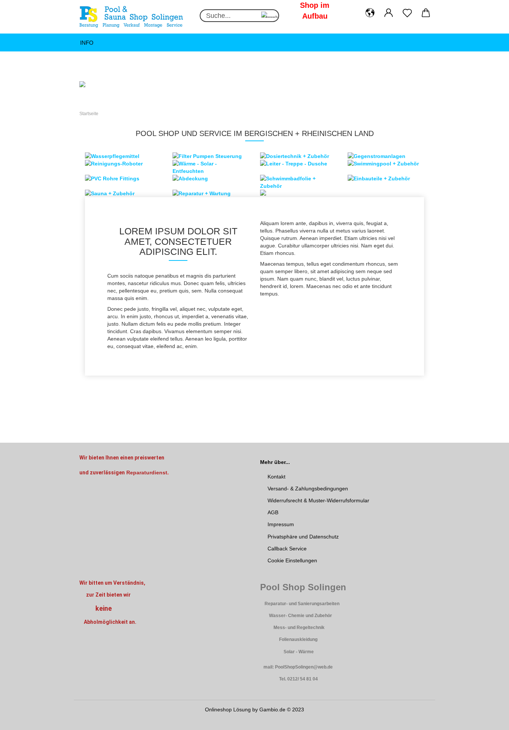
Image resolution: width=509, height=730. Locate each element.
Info (87, 42)
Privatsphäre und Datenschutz (303, 537)
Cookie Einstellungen (292, 560)
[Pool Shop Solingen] (134, 17)
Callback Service (287, 549)
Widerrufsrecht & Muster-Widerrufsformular (318, 500)
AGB (273, 512)
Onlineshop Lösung (228, 709)
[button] (370, 13)
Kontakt (276, 477)
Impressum (281, 524)
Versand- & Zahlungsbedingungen (308, 489)
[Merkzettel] (407, 13)
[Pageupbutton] (488, 719)
